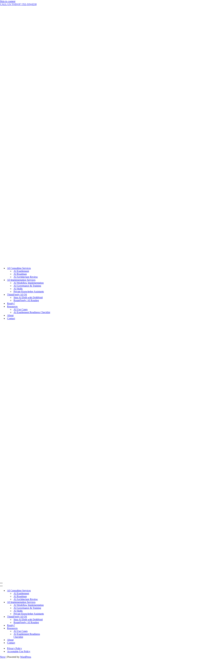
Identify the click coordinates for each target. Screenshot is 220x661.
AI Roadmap (20, 274)
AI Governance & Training (27, 285)
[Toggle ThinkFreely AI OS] (56, 616)
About (10, 315)
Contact (11, 318)
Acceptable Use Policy (18, 651)
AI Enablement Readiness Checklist (32, 312)
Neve (2, 657)
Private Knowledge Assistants (29, 291)
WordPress (25, 657)
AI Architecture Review (26, 277)
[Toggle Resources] (56, 628)
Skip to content (7, 1)
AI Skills (18, 288)
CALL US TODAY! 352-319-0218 (18, 4)
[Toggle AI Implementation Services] (56, 602)
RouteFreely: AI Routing (26, 300)
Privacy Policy (14, 648)
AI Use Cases (21, 309)
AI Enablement (21, 271)
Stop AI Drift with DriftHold (28, 297)
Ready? (11, 303)
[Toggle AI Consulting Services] (56, 590)
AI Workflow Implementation (29, 282)
